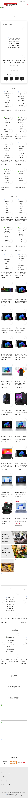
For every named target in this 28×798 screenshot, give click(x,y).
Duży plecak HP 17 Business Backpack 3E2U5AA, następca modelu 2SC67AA (5, 186)
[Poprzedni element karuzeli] (1, 762)
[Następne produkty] (24, 602)
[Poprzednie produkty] (4, 602)
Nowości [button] (5, 589)
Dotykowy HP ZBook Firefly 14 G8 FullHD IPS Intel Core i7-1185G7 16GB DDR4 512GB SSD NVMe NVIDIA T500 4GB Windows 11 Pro (10, 660)
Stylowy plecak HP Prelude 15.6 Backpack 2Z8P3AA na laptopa (21, 186)
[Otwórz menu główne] (2, 4)
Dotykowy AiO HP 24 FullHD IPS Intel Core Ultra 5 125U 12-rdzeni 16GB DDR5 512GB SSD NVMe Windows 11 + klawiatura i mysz (20, 246)
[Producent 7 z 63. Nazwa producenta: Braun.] (21, 762)
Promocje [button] (13, 589)
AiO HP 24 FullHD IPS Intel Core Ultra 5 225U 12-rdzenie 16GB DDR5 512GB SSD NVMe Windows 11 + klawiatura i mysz (7, 246)
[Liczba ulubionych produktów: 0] (23, 4)
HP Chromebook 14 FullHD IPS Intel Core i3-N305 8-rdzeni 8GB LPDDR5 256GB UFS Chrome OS (21, 161)
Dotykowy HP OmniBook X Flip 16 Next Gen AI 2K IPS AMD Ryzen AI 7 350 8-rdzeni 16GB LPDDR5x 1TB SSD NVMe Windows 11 (21, 465)
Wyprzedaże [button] (14, 630)
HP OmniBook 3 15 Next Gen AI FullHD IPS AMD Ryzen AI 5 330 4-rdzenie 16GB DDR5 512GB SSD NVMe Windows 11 (20, 438)
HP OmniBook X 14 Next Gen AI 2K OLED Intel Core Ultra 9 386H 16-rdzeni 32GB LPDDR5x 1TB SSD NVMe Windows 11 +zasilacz (7, 438)
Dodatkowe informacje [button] (7, 785)
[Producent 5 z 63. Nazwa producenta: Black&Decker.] (4, 762)
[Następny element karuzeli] (26, 762)
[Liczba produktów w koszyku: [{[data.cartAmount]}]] (26, 4)
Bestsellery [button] (21, 589)
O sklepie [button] (4, 777)
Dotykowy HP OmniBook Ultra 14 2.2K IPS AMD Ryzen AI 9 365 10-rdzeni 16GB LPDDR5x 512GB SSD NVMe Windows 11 (6, 135)
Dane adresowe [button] (5, 773)
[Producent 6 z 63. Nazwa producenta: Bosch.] (13, 762)
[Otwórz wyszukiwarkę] (20, 4)
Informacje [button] (4, 781)
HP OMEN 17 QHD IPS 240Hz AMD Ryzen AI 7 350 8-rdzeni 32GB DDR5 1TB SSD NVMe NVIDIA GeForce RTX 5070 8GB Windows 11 (6, 465)
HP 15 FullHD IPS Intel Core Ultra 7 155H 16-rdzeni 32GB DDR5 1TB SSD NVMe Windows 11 (6, 492)
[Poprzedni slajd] (0, 16)
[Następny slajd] (27, 16)
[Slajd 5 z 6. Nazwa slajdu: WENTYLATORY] (14, 11)
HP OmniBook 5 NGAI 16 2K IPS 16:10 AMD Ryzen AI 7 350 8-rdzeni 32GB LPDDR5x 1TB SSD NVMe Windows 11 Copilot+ (21, 520)
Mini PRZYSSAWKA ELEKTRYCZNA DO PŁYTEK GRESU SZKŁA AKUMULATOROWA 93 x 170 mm (7, 520)
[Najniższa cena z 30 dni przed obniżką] (26, 525)
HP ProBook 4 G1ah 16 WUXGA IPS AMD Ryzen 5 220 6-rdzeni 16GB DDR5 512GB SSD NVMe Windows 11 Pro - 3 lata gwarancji (14, 61)
